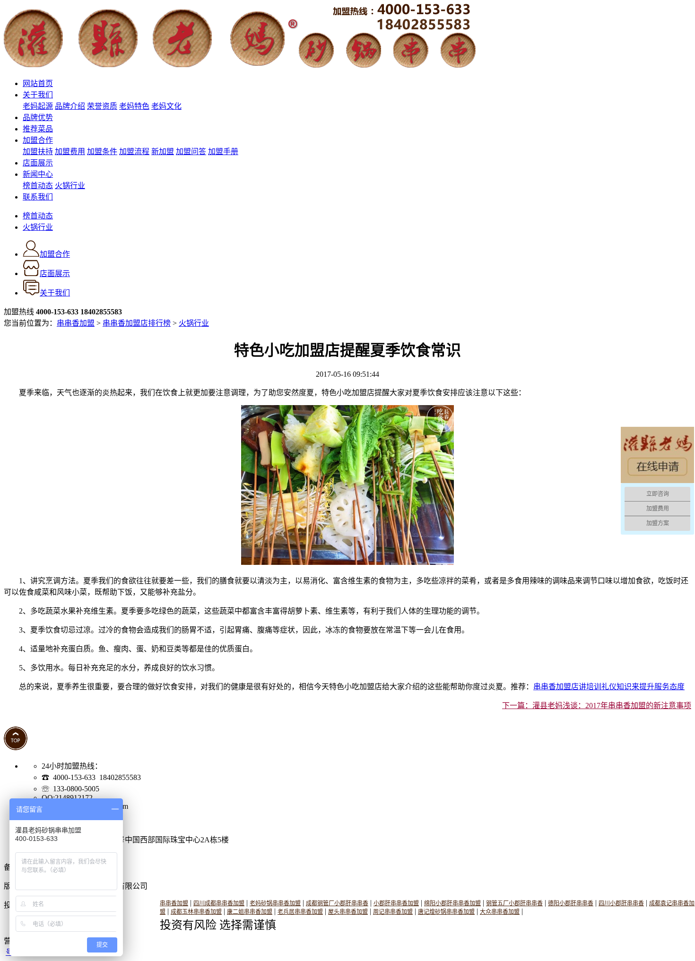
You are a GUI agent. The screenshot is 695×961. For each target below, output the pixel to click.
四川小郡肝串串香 (621, 903)
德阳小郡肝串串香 (570, 903)
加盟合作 (38, 140)
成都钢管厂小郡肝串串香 (337, 903)
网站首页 (38, 83)
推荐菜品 (38, 129)
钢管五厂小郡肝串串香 (514, 903)
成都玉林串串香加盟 (196, 912)
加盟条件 (102, 151)
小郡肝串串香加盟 (396, 903)
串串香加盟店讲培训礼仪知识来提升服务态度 (609, 687)
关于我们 (38, 95)
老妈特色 (134, 106)
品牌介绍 (70, 106)
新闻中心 (38, 174)
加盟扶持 (38, 151)
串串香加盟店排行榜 (137, 323)
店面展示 (38, 163)
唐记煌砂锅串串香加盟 (446, 912)
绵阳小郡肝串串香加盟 (452, 903)
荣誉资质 (102, 106)
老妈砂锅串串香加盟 (275, 903)
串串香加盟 (76, 323)
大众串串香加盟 (500, 912)
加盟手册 (223, 151)
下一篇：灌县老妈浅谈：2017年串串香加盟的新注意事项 (596, 705)
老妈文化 (166, 106)
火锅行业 (70, 186)
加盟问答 (191, 151)
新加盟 (162, 151)
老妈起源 (38, 106)
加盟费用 (70, 151)
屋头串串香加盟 (348, 912)
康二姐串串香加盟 (249, 912)
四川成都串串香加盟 (218, 903)
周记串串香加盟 (393, 912)
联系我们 (38, 197)
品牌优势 (38, 117)
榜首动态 (38, 186)
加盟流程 (134, 151)
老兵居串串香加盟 (300, 912)
